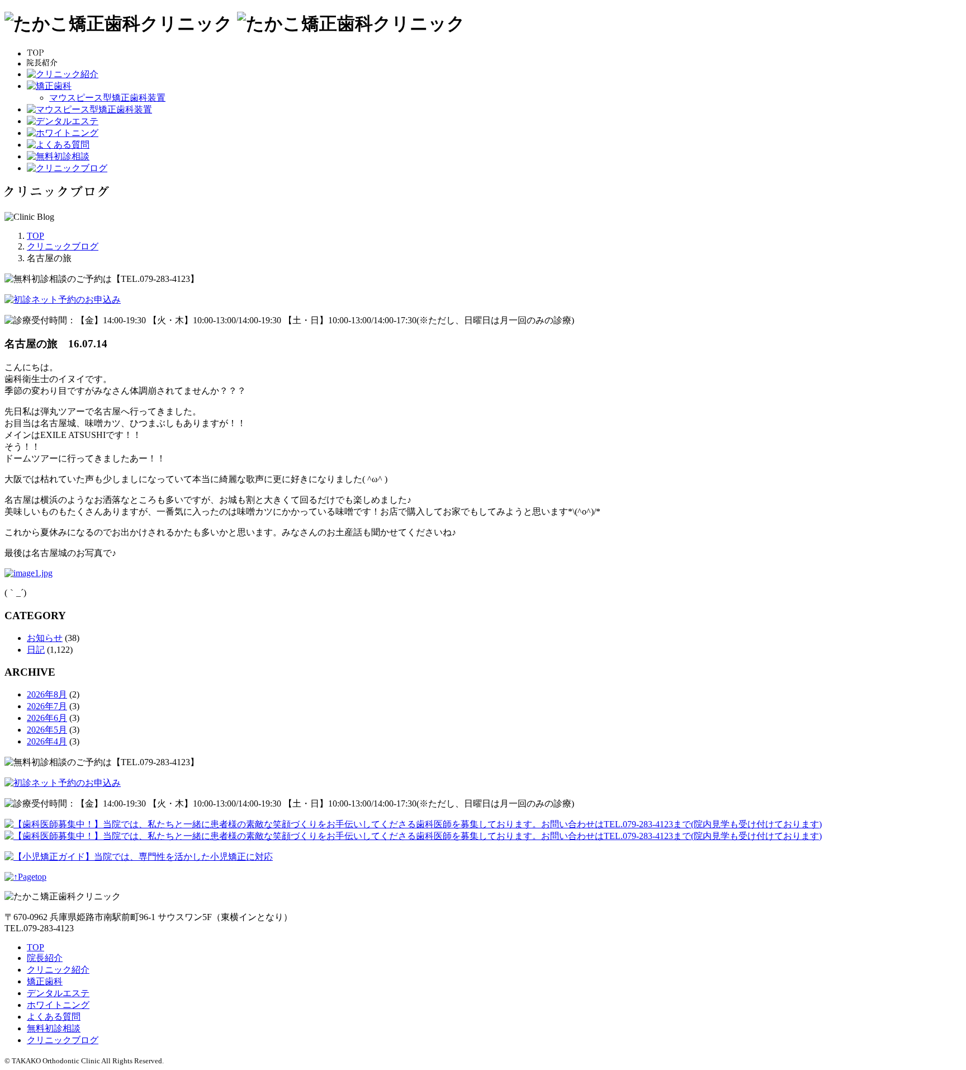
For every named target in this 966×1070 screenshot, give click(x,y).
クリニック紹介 (58, 969)
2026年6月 (47, 718)
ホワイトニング (58, 1005)
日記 (36, 649)
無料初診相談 (53, 1028)
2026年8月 (47, 694)
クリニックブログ (62, 1040)
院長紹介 (45, 958)
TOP (35, 947)
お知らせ (45, 638)
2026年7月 (47, 706)
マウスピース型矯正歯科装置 (107, 97)
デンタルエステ (58, 993)
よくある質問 (53, 1016)
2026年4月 (47, 741)
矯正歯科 (45, 981)
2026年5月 (47, 729)
